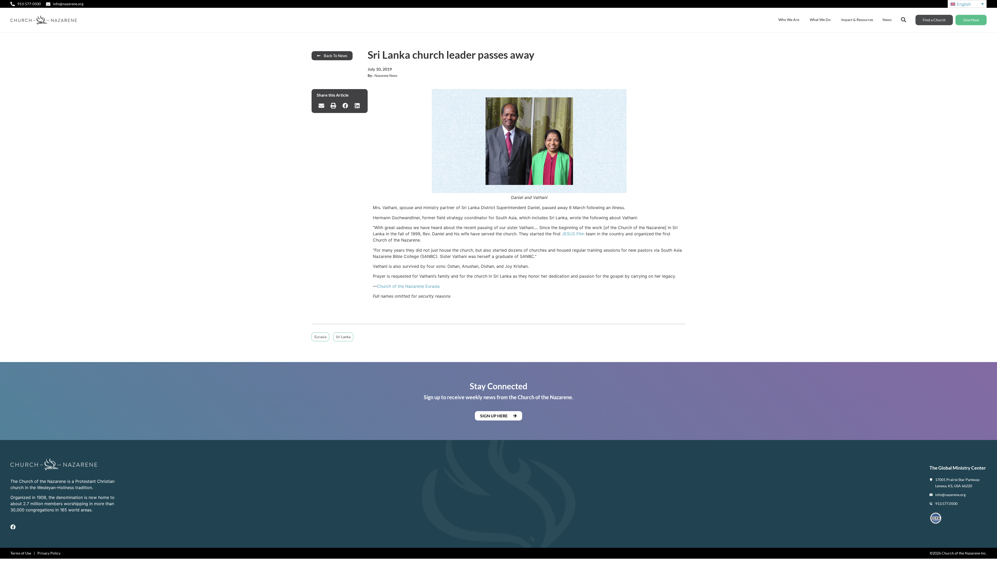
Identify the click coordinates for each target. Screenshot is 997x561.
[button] (321, 105)
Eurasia (320, 337)
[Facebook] (13, 527)
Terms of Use (20, 553)
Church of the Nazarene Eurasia (408, 286)
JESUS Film (573, 233)
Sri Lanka (343, 337)
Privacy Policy (48, 553)
